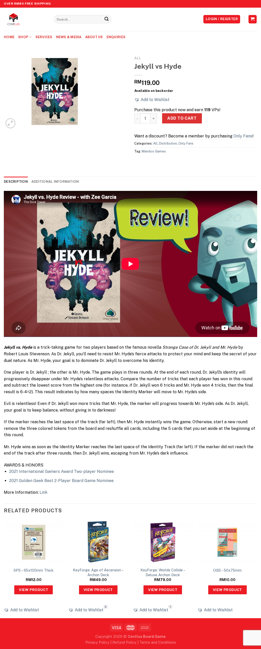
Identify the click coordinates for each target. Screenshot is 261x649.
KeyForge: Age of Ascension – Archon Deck (98, 572)
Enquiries (116, 37)
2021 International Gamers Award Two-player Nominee (61, 471)
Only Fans (242, 136)
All (137, 58)
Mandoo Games (154, 151)
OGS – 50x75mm (227, 570)
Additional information (55, 182)
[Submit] (106, 19)
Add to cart (182, 118)
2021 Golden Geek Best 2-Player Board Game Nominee (61, 480)
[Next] (257, 568)
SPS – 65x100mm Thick (34, 570)
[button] (151, 99)
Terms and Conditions (157, 642)
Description (16, 182)
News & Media (69, 37)
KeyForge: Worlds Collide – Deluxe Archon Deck (162, 572)
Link (43, 492)
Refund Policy (124, 642)
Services (44, 37)
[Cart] (253, 19)
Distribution (168, 143)
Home (9, 37)
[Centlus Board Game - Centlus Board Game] (25, 19)
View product (33, 590)
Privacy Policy (97, 642)
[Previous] (4, 568)
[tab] (16, 182)
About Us (94, 37)
